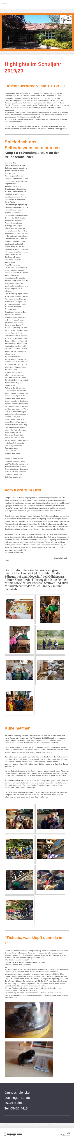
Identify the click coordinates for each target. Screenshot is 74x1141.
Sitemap (19, 1134)
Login (68, 1133)
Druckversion (11, 1134)
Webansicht (65, 1135)
